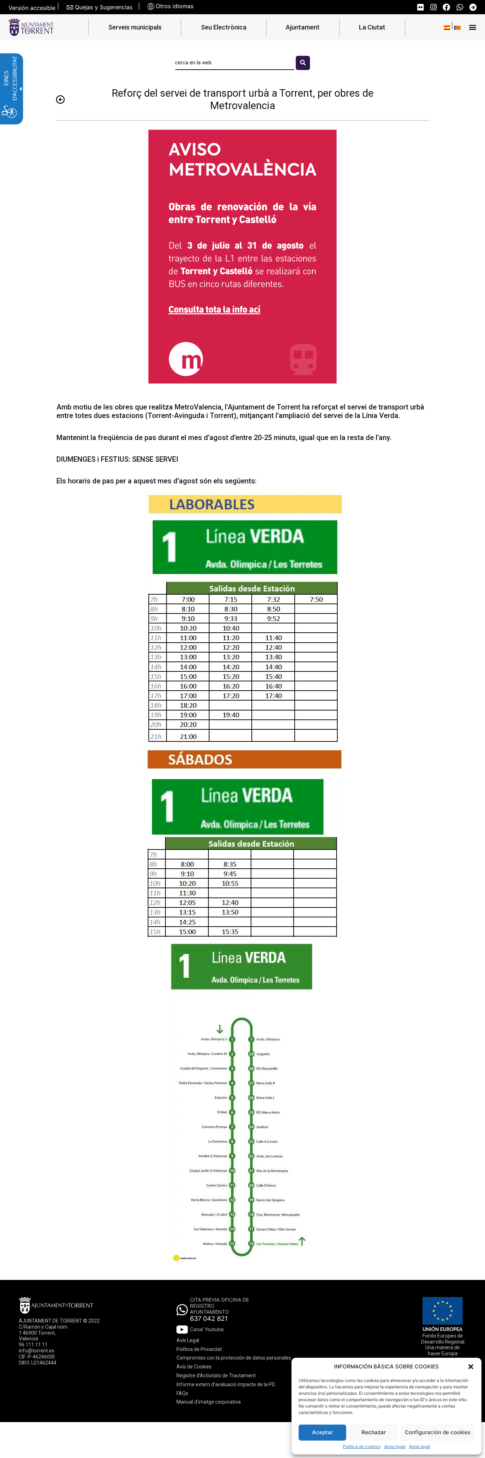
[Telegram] (472, 7)
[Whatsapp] (459, 7)
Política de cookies (362, 1446)
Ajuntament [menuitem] (303, 27)
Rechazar (373, 1432)
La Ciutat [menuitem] (372, 27)
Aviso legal (394, 1446)
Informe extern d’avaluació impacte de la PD (225, 1384)
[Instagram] (433, 7)
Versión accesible (32, 8)
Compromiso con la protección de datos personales (233, 1358)
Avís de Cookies (194, 1366)
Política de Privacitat (199, 1349)
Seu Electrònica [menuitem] (223, 27)
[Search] (303, 63)
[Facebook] (446, 7)
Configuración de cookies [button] (437, 1432)
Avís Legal (187, 1340)
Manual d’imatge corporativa (208, 1402)
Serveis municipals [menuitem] (135, 27)
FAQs (182, 1393)
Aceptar (322, 1432)
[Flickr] (420, 7)
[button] (470, 1366)
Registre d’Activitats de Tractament (216, 1375)
